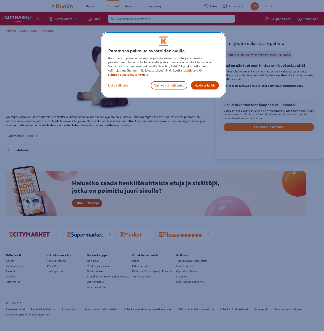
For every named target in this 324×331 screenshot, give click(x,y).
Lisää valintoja (118, 85)
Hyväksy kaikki (204, 85)
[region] (163, 64)
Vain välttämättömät (169, 85)
